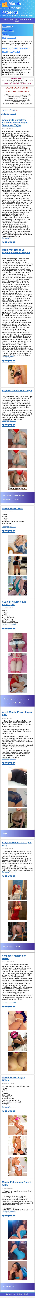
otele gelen (7, 495)
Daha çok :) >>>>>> (9, 238)
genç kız (16, 499)
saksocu (6, 703)
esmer (26, 699)
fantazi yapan (19, 495)
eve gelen (6, 499)
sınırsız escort (8, 1286)
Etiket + (5, 34)
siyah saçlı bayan (18, 703)
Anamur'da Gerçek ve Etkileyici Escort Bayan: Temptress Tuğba (15, 123)
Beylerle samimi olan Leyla (17, 390)
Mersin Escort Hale (12, 508)
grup (5, 833)
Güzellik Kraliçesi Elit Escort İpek (14, 603)
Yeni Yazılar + (8, 30)
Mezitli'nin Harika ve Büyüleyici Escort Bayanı (16, 251)
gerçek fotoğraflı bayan (11, 946)
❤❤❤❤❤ (8, 242)
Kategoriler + (7, 26)
